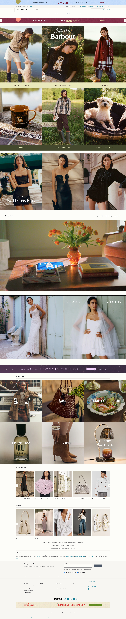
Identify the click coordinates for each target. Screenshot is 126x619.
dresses (38, 556)
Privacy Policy (18, 617)
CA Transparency (31, 617)
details (30, 6)
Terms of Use (24, 617)
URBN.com (44, 617)
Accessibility (38, 617)
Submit (98, 565)
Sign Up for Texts (93, 586)
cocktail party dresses (69, 556)
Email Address (67, 563)
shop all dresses (63, 212)
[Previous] (1, 20)
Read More (18, 558)
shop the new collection (63, 292)
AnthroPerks (92, 583)
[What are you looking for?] (103, 9)
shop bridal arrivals (31, 361)
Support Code (49, 617)
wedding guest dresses (80, 556)
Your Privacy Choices (57, 617)
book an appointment (94, 361)
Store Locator (92, 581)
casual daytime (90, 556)
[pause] (124, 222)
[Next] (125, 20)
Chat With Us (92, 589)
